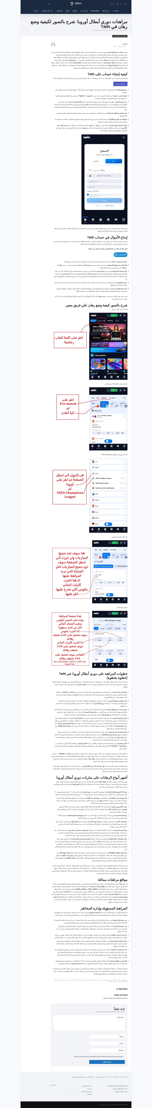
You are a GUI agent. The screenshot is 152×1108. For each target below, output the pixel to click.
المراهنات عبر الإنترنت (103, 980)
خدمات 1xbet (106, 11)
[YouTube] (117, 4)
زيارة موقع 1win (122, 90)
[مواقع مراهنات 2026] (76, 4)
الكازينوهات (59, 11)
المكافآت (74, 11)
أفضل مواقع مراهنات (122, 980)
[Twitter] (121, 4)
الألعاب (67, 11)
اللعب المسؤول (100, 1077)
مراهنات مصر (84, 11)
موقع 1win (110, 981)
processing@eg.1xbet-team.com (117, 1086)
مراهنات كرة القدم (117, 981)
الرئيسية (36, 11)
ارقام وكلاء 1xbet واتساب (120, 1088)
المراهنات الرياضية (113, 980)
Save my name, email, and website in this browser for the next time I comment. (98, 1056)
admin (125, 44)
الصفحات (52, 1085)
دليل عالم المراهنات (47, 11)
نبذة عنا (89, 1088)
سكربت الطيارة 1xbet (121, 1091)
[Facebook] (125, 4)
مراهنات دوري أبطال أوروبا (120, 36)
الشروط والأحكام (87, 1091)
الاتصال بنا (115, 11)
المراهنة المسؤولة (94, 980)
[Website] (110, 4)
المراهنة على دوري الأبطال (83, 980)
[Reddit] (113, 4)
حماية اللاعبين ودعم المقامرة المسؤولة (83, 1077)
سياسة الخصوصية (86, 1086)
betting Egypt (95, 11)
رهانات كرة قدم (73, 980)
